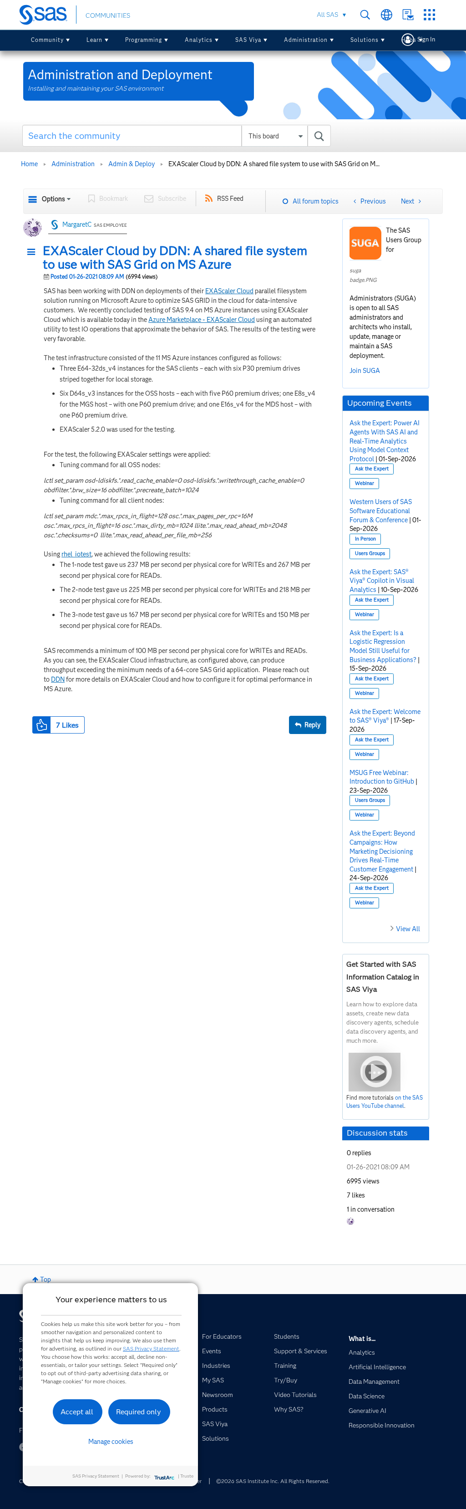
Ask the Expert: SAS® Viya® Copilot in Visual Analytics (382, 581)
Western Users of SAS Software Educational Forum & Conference (381, 511)
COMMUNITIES (108, 15)
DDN (58, 679)
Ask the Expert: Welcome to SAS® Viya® (385, 716)
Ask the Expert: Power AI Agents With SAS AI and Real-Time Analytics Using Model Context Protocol (385, 441)
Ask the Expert (372, 469)
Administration (306, 39)
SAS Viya (248, 39)
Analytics (199, 39)
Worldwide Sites (386, 14)
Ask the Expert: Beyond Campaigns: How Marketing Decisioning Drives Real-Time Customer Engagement (382, 851)
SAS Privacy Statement (151, 1348)
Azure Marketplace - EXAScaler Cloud (201, 320)
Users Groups (370, 553)
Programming (143, 39)
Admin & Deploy (131, 164)
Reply (312, 725)
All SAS (327, 14)
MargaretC (76, 224)
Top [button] (45, 1279)
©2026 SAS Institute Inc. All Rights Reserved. (272, 1481)
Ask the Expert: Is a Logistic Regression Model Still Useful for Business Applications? (383, 646)
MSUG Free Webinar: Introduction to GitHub (382, 777)
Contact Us (408, 14)
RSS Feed (230, 198)
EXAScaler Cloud (229, 291)
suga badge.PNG (363, 275)
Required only (138, 1411)
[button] (34, 252)
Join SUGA (365, 371)
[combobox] (176, 136)
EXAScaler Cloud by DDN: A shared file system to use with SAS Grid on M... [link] (274, 164)
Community (47, 39)
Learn (94, 39)
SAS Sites (429, 14)
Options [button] (53, 199)
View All (408, 929)
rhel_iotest (76, 554)
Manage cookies (110, 1442)
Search (365, 14)
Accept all (77, 1411)
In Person (365, 539)
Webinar (364, 483)
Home (29, 164)
